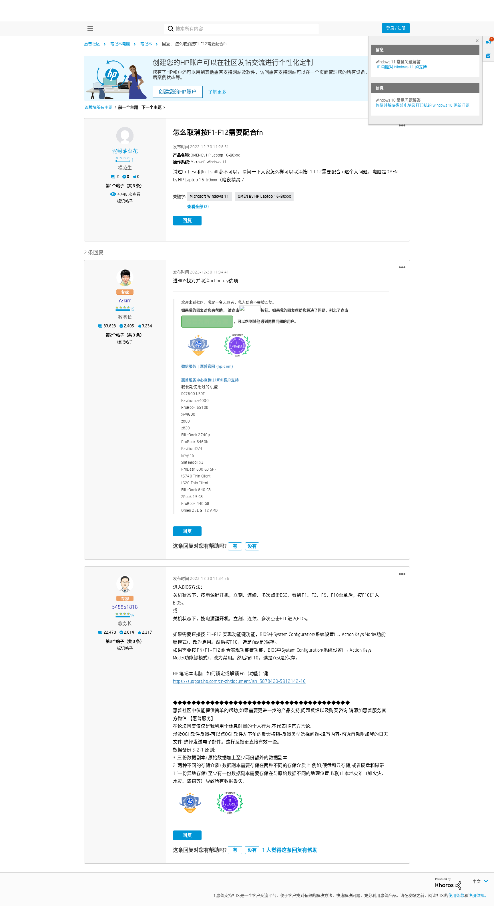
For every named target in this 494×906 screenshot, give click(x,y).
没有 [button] (252, 546)
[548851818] (125, 583)
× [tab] (477, 40)
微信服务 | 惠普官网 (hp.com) (207, 366)
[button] (402, 125)
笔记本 (146, 43)
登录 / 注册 (395, 28)
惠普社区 (92, 43)
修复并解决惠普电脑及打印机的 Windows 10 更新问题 (422, 105)
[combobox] (241, 28)
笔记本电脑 (120, 43)
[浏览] (89, 28)
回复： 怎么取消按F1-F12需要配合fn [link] (194, 43)
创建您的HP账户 (178, 92)
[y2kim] (125, 277)
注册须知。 (478, 895)
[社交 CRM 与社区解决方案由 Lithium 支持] (448, 883)
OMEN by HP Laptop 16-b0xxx (264, 196)
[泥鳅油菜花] (125, 135)
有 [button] (235, 546)
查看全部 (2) (198, 206)
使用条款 (456, 895)
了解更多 (217, 92)
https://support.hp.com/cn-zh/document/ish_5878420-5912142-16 (239, 681)
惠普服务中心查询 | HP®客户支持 (210, 380)
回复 (187, 220)
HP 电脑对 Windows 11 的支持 (401, 67)
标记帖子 (125, 201)
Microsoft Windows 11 (209, 196)
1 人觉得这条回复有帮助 (290, 850)
